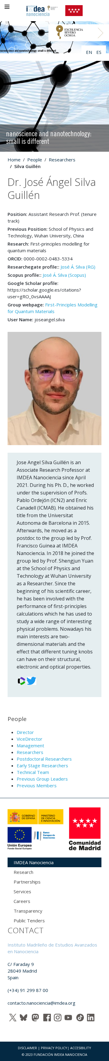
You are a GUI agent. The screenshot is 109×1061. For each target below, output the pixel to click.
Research (23, 872)
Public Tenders (29, 920)
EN (89, 52)
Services (22, 891)
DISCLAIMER (27, 1048)
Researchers (62, 160)
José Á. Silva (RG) (78, 267)
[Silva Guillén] (54, 388)
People (34, 160)
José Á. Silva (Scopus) (64, 275)
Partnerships (27, 882)
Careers (22, 901)
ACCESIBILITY (80, 1048)
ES (98, 52)
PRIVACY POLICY (54, 1048)
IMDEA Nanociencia (34, 862)
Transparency (28, 911)
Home (14, 160)
